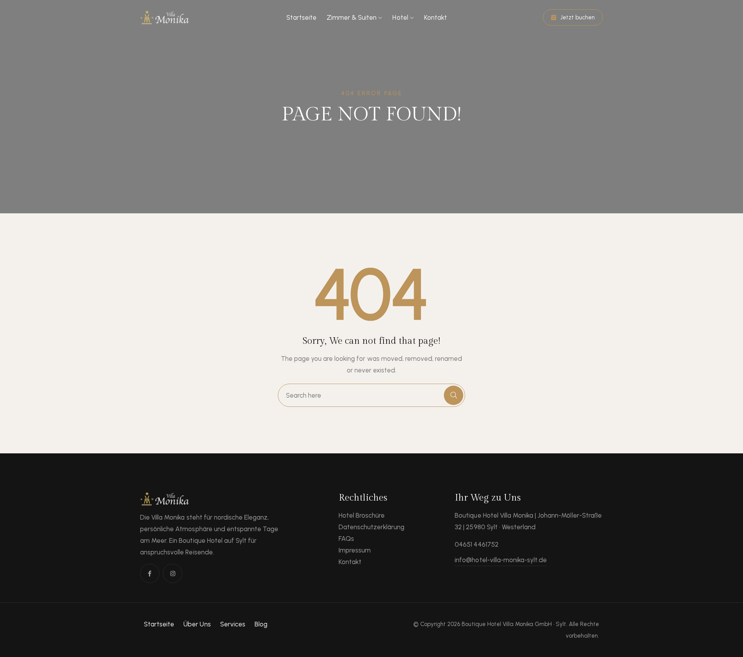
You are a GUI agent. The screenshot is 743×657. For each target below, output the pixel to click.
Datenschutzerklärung (372, 527)
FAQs (346, 538)
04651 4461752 (476, 544)
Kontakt (435, 17)
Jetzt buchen (577, 17)
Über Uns (197, 624)
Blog (261, 624)
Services (232, 624)
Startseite (301, 17)
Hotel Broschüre (362, 515)
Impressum (355, 550)
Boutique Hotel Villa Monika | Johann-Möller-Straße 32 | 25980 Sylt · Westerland (528, 521)
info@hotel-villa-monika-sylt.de (501, 560)
